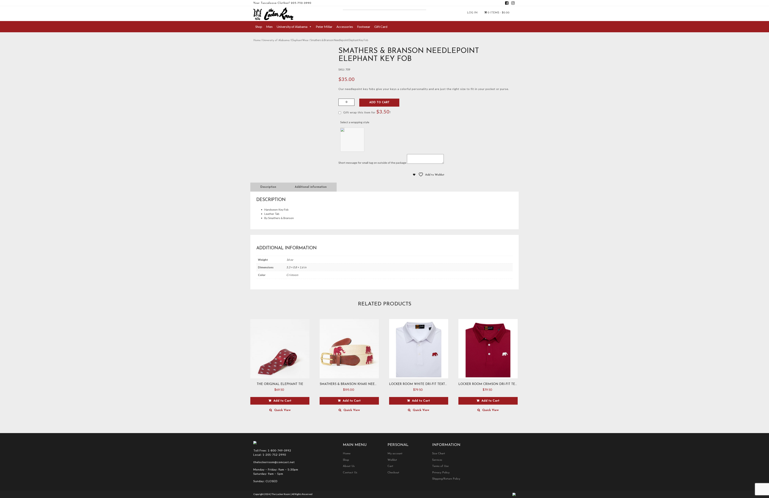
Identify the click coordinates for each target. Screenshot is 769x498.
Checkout (393, 472)
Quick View (282, 410)
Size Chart (438, 453)
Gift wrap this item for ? (366, 111)
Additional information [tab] (311, 187)
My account (395, 453)
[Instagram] (513, 3)
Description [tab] (268, 187)
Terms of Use (440, 466)
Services (437, 460)
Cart (390, 466)
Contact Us (350, 472)
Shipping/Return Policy (446, 478)
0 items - (498, 12)
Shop (258, 26)
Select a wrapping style (354, 122)
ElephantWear (300, 40)
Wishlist (392, 460)
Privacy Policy (441, 472)
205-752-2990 (301, 3)
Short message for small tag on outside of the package (372, 162)
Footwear (363, 26)
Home (257, 40)
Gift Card (380, 26)
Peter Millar (324, 26)
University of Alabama (292, 26)
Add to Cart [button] (282, 400)
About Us (349, 466)
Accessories (344, 26)
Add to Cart (379, 102)
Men (269, 26)
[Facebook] (506, 3)
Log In (472, 12)
